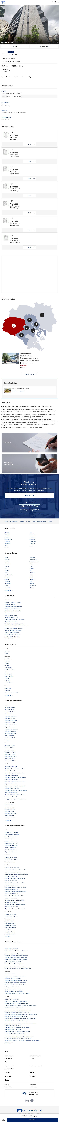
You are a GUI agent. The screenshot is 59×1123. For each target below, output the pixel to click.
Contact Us (32, 1120)
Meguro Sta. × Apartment (11, 852)
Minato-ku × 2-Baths (10, 745)
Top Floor (7, 678)
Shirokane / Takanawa (10, 604)
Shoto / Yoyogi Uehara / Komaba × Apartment (16, 959)
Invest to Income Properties (36, 1066)
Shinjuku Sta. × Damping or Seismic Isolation (16, 895)
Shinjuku (7, 572)
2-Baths (7, 663)
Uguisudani (7, 581)
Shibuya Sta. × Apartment (11, 841)
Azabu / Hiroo (8, 600)
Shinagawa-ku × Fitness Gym (12, 788)
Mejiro (31, 574)
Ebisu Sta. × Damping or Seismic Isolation (15, 882)
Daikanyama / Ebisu (9, 613)
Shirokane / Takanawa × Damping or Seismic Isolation (18, 1010)
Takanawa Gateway (34, 561)
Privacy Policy (33, 1084)
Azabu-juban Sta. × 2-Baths (11, 859)
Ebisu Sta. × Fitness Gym (11, 880)
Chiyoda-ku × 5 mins (10, 811)
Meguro (31, 566)
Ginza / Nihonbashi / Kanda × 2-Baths (14, 991)
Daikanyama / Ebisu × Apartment (13, 961)
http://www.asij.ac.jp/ (18, 391)
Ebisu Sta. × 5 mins (9, 921)
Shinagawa (7, 564)
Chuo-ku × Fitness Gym (10, 770)
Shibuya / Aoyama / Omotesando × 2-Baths (15, 982)
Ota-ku (6, 545)
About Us (33, 1076)
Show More (8, 590)
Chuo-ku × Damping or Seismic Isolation (14, 773)
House (6, 653)
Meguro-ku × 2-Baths (10, 758)
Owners (7, 1072)
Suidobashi (7, 587)
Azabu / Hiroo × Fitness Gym (12, 999)
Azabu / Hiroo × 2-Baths (10, 974)
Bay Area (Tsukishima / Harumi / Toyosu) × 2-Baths (17, 993)
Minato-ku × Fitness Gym (11, 766)
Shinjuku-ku (32, 535)
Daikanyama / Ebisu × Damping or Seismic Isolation (17, 1027)
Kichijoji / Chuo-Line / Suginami (12, 634)
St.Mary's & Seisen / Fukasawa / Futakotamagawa (17, 626)
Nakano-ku (7, 541)
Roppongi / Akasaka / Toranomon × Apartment (16, 950)
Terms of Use (8, 1087)
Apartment (7, 651)
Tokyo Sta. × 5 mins (9, 929)
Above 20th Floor (9, 676)
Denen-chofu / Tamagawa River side (13, 628)
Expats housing (8, 1058)
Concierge (7, 690)
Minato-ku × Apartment (10, 707)
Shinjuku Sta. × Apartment (11, 845)
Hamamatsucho (33, 559)
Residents (8, 1076)
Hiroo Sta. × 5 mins (9, 919)
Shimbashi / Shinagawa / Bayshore (13, 606)
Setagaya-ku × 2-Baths (10, 760)
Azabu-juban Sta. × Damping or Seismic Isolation (17, 874)
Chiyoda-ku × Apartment (11, 724)
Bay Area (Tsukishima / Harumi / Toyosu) (14, 619)
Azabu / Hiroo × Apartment (11, 948)
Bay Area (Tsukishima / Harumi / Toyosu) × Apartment (18, 968)
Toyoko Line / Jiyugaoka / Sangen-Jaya (14, 623)
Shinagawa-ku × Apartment (11, 729)
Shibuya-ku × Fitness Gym (11, 775)
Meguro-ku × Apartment (10, 733)
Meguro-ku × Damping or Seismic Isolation (15, 794)
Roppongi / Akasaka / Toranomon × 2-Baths (15, 976)
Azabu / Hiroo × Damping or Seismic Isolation (16, 1001)
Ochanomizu (33, 585)
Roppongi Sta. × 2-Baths (11, 857)
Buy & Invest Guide (9, 1068)
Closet (6, 672)
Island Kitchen (8, 659)
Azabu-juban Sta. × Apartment (12, 834)
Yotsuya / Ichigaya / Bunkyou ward (13, 630)
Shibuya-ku (7, 535)
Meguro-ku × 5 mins (10, 815)
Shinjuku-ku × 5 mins (10, 809)
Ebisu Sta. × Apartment (10, 839)
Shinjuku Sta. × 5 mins (10, 927)
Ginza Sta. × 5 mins (9, 932)
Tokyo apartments (9, 1055)
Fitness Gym (8, 688)
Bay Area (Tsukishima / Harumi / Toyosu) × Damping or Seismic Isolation (22, 1040)
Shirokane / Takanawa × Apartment (13, 953)
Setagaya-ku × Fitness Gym (11, 796)
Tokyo (6, 557)
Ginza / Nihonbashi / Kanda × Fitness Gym (15, 1033)
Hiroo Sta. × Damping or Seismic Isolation (15, 878)
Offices (32, 1072)
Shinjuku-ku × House (10, 722)
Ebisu (6, 568)
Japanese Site (33, 1087)
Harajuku (7, 570)
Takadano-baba (8, 574)
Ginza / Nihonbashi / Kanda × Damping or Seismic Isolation (19, 1036)
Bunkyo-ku (32, 543)
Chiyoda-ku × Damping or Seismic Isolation (15, 786)
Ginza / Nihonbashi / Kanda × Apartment (14, 966)
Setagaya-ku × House (10, 740)
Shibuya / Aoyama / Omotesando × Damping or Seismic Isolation (20, 1018)
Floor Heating (8, 667)
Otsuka (31, 577)
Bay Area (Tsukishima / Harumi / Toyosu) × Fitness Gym (18, 1038)
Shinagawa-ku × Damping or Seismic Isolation (16, 790)
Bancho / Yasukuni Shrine (11, 615)
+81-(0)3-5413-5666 (29, 506)
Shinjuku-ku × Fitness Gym (11, 779)
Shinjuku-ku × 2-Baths (10, 752)
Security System (9, 682)
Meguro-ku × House (9, 735)
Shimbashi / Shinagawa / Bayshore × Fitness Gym (17, 1012)
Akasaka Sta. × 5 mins (10, 925)
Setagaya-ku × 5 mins (10, 817)
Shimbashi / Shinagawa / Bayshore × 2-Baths (16, 980)
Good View (7, 680)
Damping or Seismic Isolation (12, 692)
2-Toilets (7, 665)
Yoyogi (31, 570)
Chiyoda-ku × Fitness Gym (11, 783)
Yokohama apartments (35, 1055)
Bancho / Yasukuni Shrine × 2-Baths (13, 989)
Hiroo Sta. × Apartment (10, 836)
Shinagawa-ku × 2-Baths (11, 756)
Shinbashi (7, 559)
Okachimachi (8, 583)
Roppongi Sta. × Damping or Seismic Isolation (16, 869)
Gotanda (7, 566)
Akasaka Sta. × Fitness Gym (12, 889)
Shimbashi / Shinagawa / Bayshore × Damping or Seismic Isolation (21, 1014)
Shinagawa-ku (8, 539)
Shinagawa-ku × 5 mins (10, 813)
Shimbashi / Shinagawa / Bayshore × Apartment (16, 955)
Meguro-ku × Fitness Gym (11, 792)
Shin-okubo (32, 572)
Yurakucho (32, 557)
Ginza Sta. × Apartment (10, 849)
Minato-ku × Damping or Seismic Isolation (15, 768)
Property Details (5, 77)
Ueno (31, 581)
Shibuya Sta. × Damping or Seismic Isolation (15, 887)
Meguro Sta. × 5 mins (10, 934)
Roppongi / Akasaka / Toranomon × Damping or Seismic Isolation (20, 1005)
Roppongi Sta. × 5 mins (10, 914)
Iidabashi (32, 587)
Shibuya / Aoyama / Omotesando (13, 608)
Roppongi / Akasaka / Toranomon (13, 602)
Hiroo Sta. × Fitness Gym (11, 876)
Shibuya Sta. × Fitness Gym (11, 885)
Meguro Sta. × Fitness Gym (11, 906)
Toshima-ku (7, 543)
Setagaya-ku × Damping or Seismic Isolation (15, 799)
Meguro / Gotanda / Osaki (11, 621)
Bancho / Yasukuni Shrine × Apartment (14, 963)
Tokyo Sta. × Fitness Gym (11, 898)
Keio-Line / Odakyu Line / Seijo (12, 636)
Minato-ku (7, 532)
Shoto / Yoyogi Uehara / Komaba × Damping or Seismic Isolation (20, 1023)
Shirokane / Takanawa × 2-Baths (13, 978)
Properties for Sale (9, 1066)
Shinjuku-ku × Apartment (11, 720)
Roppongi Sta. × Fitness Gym (12, 867)
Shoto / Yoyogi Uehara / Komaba (13, 610)
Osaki (31, 564)
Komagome (32, 579)
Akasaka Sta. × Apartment (11, 843)
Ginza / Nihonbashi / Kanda (11, 617)
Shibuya (31, 568)
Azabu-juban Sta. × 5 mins (11, 916)
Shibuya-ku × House (10, 718)
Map (30, 77)
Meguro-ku (7, 537)
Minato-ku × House (9, 709)
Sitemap (7, 1084)
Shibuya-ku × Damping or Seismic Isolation (15, 777)
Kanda (6, 585)
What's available (19, 77)
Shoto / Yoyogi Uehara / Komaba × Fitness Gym (16, 1020)
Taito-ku (7, 548)
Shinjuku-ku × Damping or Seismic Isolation (15, 781)
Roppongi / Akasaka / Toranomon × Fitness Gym (16, 1003)
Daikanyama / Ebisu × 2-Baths (12, 987)
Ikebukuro (7, 577)
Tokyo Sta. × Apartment (10, 847)
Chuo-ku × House (9, 714)
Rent (6, 1052)
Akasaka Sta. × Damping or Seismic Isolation (16, 891)
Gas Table (7, 661)
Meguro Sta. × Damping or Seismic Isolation (15, 908)
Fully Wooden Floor (9, 669)
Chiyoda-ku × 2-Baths (10, 754)
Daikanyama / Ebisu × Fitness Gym (13, 1025)
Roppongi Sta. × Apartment (11, 832)
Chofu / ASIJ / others (10, 639)
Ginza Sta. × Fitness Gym (11, 902)
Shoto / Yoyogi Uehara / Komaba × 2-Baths (15, 984)
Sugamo (7, 579)
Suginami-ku (33, 541)
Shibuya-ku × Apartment (10, 716)
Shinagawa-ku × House (10, 731)
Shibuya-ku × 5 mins (10, 807)
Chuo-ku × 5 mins (9, 804)
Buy (6, 1062)
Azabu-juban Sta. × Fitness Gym (13, 872)
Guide (7, 1080)
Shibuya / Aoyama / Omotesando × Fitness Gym (16, 1016)
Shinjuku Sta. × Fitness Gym (12, 893)
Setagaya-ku (33, 537)
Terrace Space (8, 674)
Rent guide (32, 1058)
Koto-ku (31, 545)
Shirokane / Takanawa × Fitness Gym (14, 1007)
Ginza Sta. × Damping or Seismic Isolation (15, 904)
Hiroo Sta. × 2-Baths (10, 862)
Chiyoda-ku (32, 539)
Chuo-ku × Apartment (10, 711)
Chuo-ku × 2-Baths (9, 747)
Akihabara (32, 583)
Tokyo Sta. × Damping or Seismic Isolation (15, 900)
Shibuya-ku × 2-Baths (10, 750)
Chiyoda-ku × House (10, 727)
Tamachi (7, 561)
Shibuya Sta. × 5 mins (10, 923)
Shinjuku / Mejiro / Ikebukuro (12, 632)
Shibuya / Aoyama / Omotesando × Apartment (16, 957)
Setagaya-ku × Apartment (11, 737)
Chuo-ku (32, 532)
